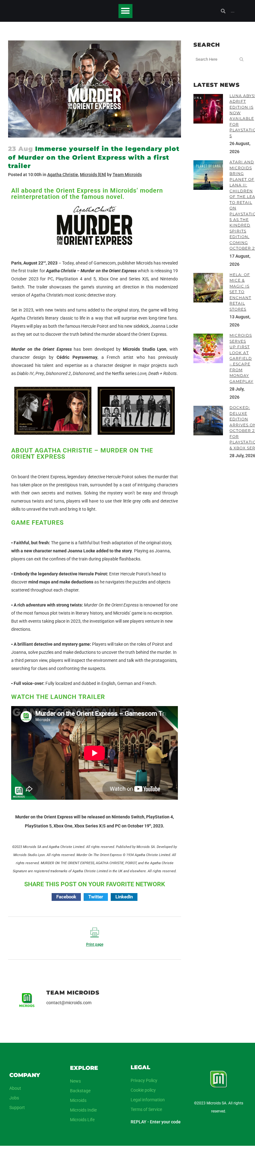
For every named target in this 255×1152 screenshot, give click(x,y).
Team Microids (127, 174)
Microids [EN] (93, 174)
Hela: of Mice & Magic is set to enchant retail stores (240, 291)
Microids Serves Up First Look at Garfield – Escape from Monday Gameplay (241, 358)
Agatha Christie (62, 174)
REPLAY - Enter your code (156, 1121)
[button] (125, 11)
